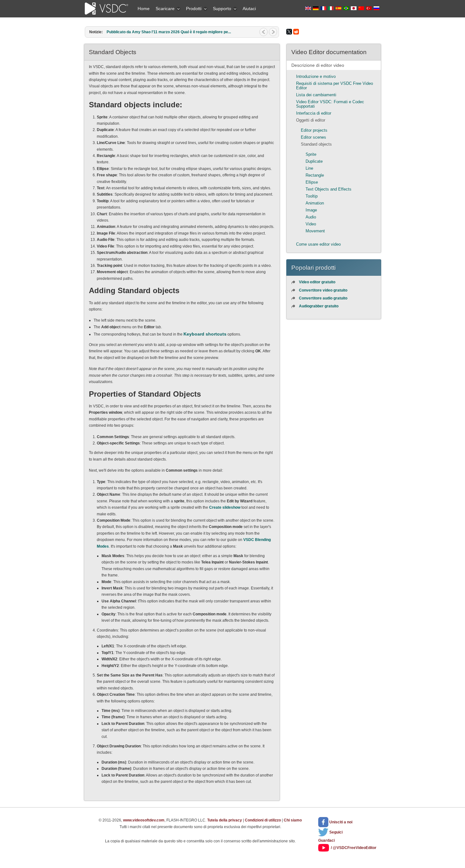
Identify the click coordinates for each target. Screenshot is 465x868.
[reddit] (296, 32)
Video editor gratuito (317, 282)
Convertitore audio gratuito (323, 298)
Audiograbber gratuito (318, 306)
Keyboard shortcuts (204, 334)
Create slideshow (224, 507)
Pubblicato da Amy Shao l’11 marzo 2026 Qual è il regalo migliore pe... (169, 32)
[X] (289, 32)
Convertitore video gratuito (323, 290)
